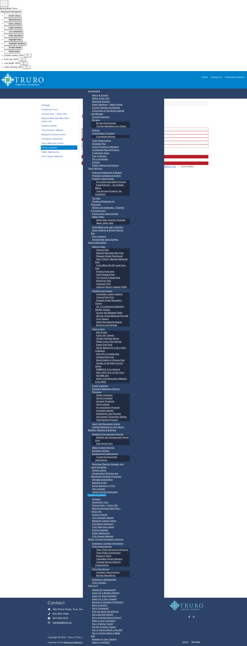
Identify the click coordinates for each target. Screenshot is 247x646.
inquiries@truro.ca (62, 622)
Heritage (45, 105)
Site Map (195, 642)
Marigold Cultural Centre (53, 134)
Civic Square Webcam (52, 156)
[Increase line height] (25, 63)
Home (205, 77)
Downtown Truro (49, 109)
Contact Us (216, 77)
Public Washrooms (50, 152)
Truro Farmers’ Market (52, 130)
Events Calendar (49, 147)
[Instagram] (193, 617)
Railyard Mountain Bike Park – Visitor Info (55, 120)
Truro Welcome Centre (52, 143)
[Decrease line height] (21, 63)
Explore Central (49, 125)
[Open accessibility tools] (4, 3)
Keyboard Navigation (11, 11)
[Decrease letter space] (25, 67)
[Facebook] (189, 617)
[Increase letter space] (28, 67)
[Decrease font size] (20, 59)
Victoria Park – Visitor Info (54, 114)
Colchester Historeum (52, 139)
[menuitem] (94, 91)
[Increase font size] (24, 59)
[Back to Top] (242, 641)
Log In (185, 642)
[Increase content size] (29, 55)
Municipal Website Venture (77, 642)
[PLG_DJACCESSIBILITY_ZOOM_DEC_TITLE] (25, 55)
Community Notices (234, 77)
